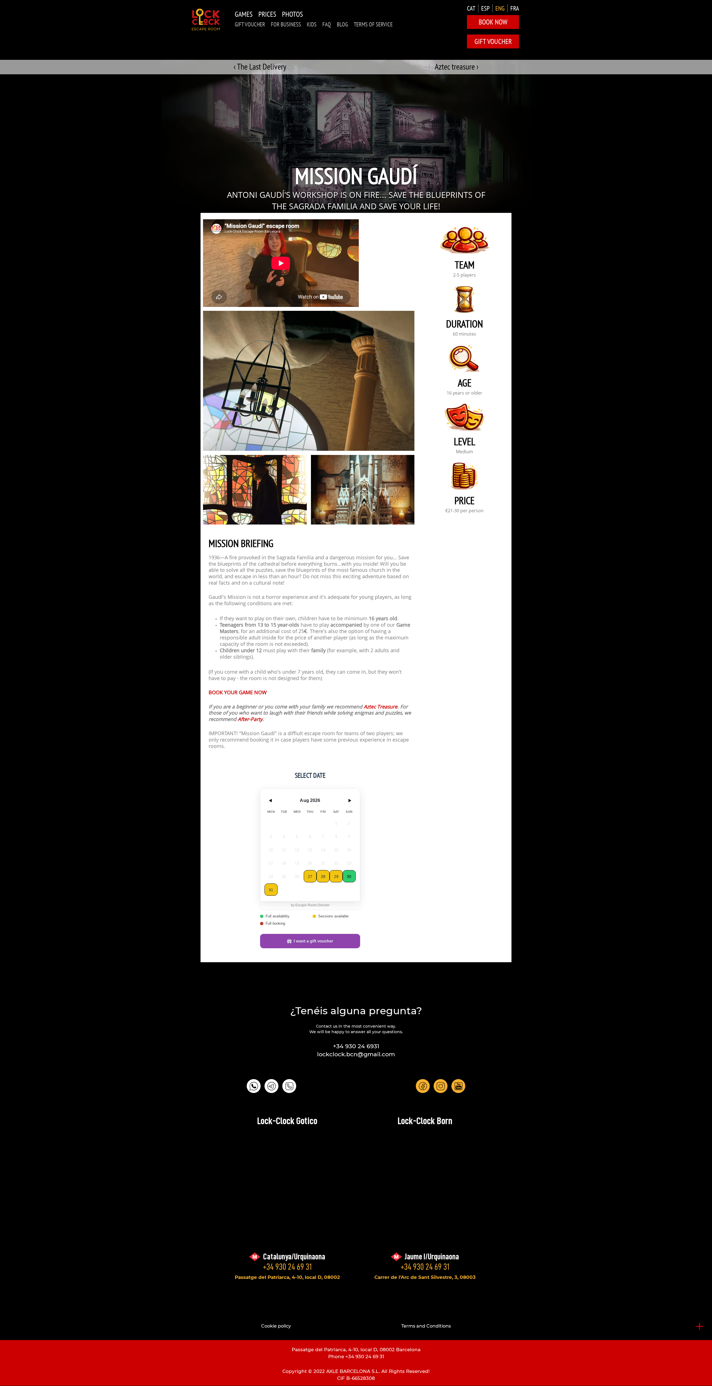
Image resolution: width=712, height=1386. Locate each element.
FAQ (326, 24)
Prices (267, 14)
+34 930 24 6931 (356, 1046)
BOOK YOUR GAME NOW (238, 693)
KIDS (312, 24)
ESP (485, 8)
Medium (464, 452)
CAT (471, 8)
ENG (500, 8)
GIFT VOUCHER (250, 24)
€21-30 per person (464, 511)
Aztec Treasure (380, 707)
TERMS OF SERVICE (373, 24)
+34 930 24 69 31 (287, 1266)
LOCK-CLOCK (206, 19)
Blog (342, 24)
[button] (255, 490)
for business (286, 24)
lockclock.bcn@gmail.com (356, 1054)
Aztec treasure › (456, 66)
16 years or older (464, 393)
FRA (514, 8)
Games (244, 14)
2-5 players (464, 275)
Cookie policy (276, 1326)
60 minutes (464, 334)
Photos (292, 14)
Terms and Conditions (426, 1326)
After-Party (250, 719)
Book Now (493, 21)
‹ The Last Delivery (260, 66)
